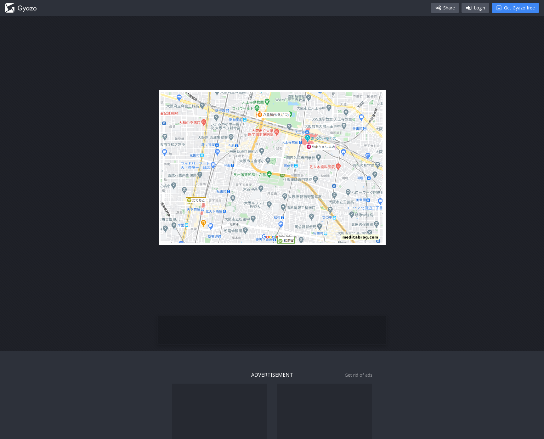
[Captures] (21, 8)
